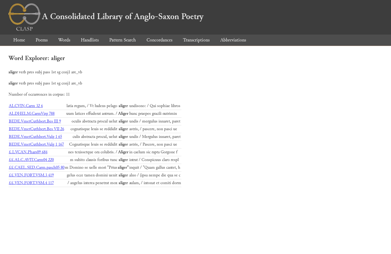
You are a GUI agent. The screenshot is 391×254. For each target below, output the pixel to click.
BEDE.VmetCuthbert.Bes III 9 (35, 121)
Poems (42, 40)
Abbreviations (233, 40)
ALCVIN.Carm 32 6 (26, 106)
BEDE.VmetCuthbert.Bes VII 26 (36, 129)
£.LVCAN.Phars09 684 (28, 152)
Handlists (90, 40)
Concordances (159, 40)
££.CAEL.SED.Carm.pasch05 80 (36, 167)
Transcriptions (196, 40)
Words (64, 40)
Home (19, 40)
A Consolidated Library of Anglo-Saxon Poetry (122, 16)
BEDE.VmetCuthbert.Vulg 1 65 (35, 137)
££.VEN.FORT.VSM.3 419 (31, 175)
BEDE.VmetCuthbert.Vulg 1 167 (36, 144)
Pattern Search (122, 40)
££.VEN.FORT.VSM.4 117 (31, 183)
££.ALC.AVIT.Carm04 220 (31, 160)
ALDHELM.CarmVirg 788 (32, 114)
